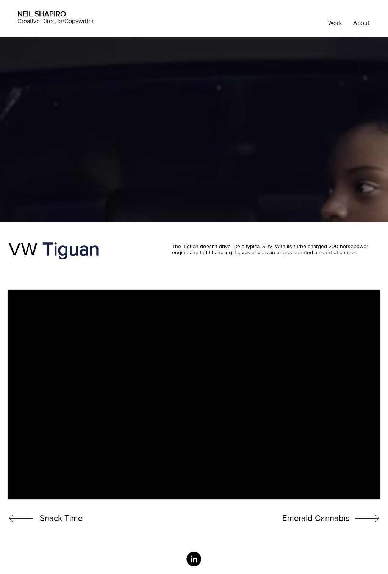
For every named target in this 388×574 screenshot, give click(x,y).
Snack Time (61, 518)
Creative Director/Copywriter (55, 21)
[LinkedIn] (193, 559)
